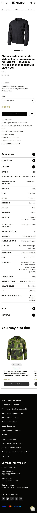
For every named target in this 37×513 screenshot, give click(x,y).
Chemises (11, 10)
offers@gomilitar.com (10, 481)
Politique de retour (9, 422)
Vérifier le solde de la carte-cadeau (16, 452)
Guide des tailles (8, 426)
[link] (16, 364)
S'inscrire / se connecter (11, 430)
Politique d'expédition (10, 418)
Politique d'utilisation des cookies (15, 409)
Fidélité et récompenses (12, 448)
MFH (3, 72)
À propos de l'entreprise (11, 400)
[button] (17, 50)
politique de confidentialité (12, 413)
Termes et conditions (10, 405)
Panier (4, 435)
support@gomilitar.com (11, 474)
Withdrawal (6, 456)
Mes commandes (9, 439)
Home (4, 10)
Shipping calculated (9, 123)
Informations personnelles (12, 443)
